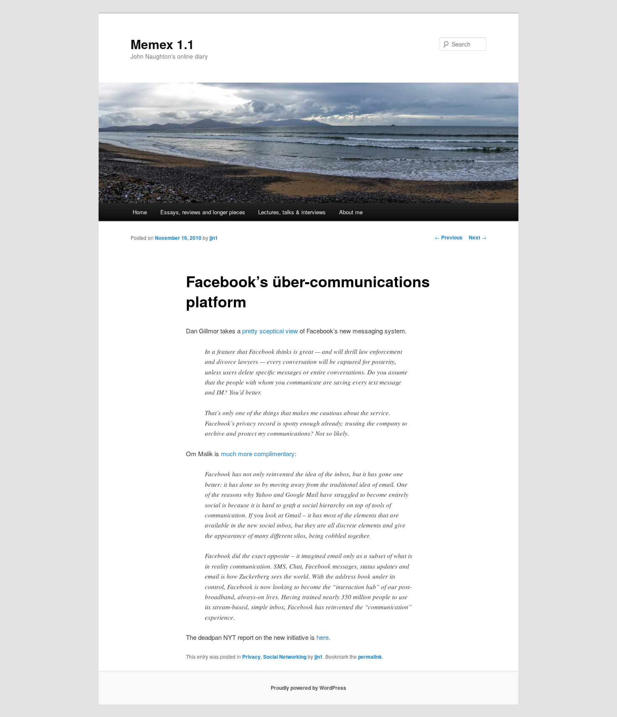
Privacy (251, 656)
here (322, 637)
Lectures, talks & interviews (292, 212)
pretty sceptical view (270, 330)
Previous (449, 237)
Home (140, 212)
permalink (370, 656)
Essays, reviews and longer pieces (202, 212)
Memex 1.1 (162, 44)
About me (351, 212)
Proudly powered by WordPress (308, 687)
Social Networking (284, 656)
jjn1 (213, 238)
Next (477, 237)
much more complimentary (258, 453)
